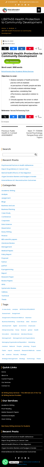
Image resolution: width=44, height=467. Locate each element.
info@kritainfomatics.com (29, 2)
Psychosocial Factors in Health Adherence (17, 165)
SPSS (3, 284)
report (10, 350)
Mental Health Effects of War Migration (16, 173)
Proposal (5, 258)
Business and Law (8, 206)
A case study (6, 309)
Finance (4, 236)
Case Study (6, 213)
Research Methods (28, 350)
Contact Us (6, 386)
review (38, 350)
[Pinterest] (25, 4)
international (15, 334)
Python (4, 262)
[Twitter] (18, 4)
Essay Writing (6, 232)
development (6, 326)
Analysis (6, 122)
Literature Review (8, 243)
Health (36, 330)
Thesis (4, 299)
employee (31, 326)
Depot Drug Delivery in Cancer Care (15, 169)
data (27, 322)
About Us (5, 375)
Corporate (6, 221)
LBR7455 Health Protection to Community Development (22, 55)
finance (23, 330)
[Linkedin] (28, 4)
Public (4, 350)
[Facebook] (15, 4)
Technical (5, 296)
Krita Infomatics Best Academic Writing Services (18, 71)
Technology (31, 359)
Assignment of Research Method (13, 318)
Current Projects (7, 379)
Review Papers (7, 281)
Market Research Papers (10, 412)
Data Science (7, 224)
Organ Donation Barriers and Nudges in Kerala (19, 176)
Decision (34, 322)
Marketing (31, 342)
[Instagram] (22, 4)
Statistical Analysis (8, 416)
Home (4, 372)
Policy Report (6, 254)
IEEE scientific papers (9, 239)
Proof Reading (6, 409)
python (4, 266)
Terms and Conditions (31, 462)
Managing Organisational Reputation (14, 342)
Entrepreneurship (8, 330)
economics (23, 326)
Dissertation (6, 228)
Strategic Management (9, 359)
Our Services (6, 382)
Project (33, 346)
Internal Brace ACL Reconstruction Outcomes (19, 180)
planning (26, 346)
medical (5, 346)
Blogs (4, 202)
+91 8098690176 (12, 2)
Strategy (22, 359)
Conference (6, 217)
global (30, 330)
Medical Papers (7, 251)
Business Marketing (8, 322)
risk (3, 354)
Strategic (23, 354)
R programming (7, 269)
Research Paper (8, 277)
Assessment (6, 313)
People (19, 346)
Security (16, 354)
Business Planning (8, 209)
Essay (17, 330)
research (17, 350)
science (8, 354)
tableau (5, 292)
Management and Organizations (24, 338)
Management (7, 247)
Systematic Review (9, 288)
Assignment (16, 313)
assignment (6, 198)
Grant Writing (6, 419)
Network (12, 346)
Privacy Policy (22, 464)
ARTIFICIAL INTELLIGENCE (27, 309)
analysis (15, 309)
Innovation (5, 334)
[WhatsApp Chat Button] (5, 462)
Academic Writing (8, 190)
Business (28, 318)
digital (15, 326)
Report (4, 273)
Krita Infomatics (10, 44)
